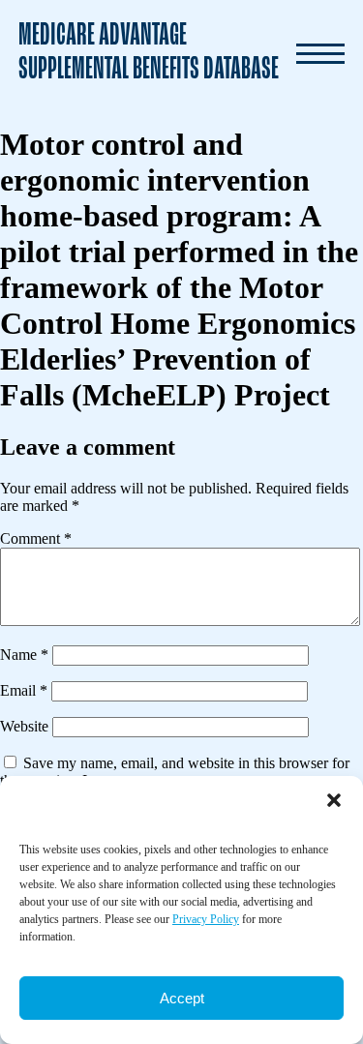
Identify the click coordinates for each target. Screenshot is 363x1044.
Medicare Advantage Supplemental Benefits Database (148, 53)
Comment (36, 538)
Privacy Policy (205, 919)
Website (24, 726)
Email (23, 690)
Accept (182, 998)
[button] (334, 800)
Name (24, 654)
